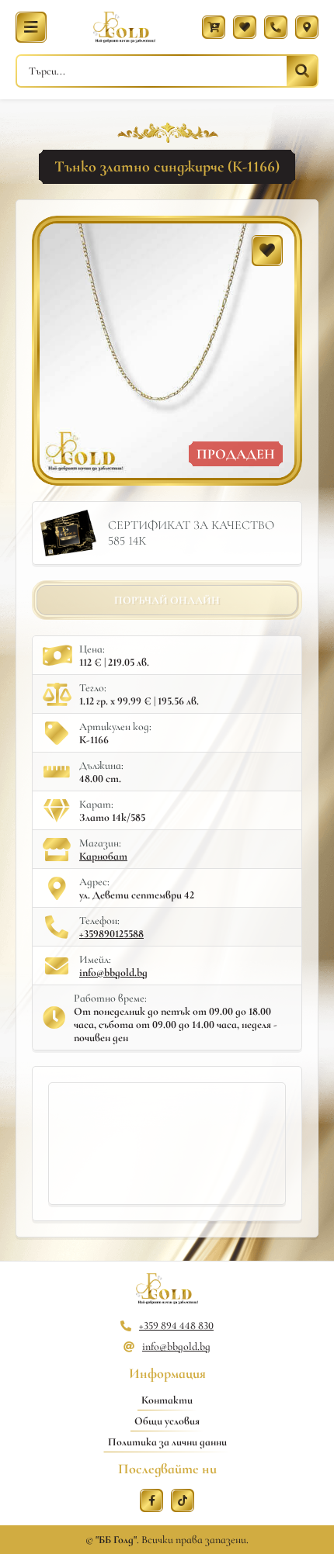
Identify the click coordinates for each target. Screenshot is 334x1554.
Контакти (167, 1400)
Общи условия (167, 1421)
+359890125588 (111, 933)
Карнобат (103, 856)
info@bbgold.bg (113, 972)
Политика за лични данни (167, 1441)
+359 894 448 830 (176, 1325)
